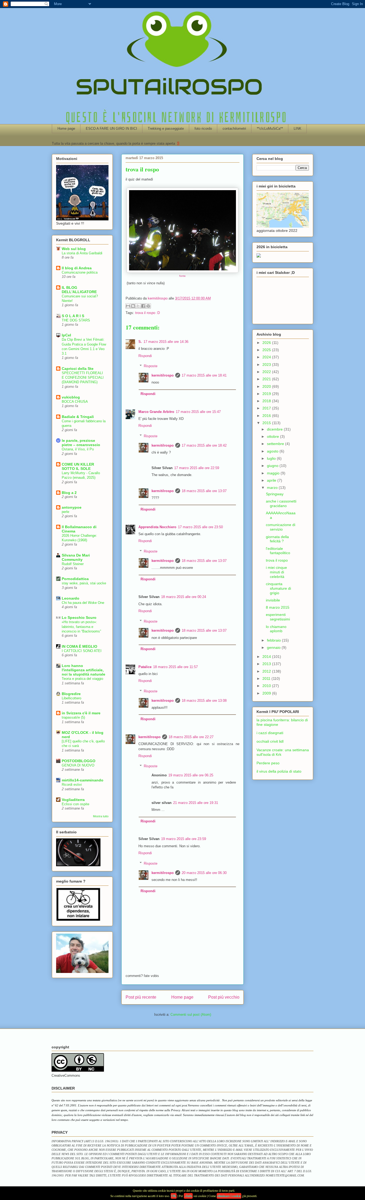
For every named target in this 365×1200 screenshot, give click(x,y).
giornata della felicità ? (277, 539)
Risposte (150, 366)
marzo (273, 487)
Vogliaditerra (73, 800)
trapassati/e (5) (73, 717)
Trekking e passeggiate (166, 128)
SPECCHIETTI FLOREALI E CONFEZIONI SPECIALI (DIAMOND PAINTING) (83, 377)
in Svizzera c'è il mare (81, 713)
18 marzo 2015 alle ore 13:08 (204, 701)
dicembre (275, 429)
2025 (267, 350)
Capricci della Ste (78, 368)
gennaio (274, 647)
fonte (182, 275)
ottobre (273, 436)
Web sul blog (74, 249)
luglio (272, 458)
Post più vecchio (223, 997)
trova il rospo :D (147, 313)
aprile (272, 480)
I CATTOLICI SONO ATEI (82, 651)
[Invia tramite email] (128, 306)
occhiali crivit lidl (270, 741)
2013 (267, 664)
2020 (267, 386)
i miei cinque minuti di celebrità (276, 572)
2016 (267, 415)
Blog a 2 (69, 492)
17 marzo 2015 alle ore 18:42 (204, 445)
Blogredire (71, 694)
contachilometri (234, 128)
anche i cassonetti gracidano (281, 503)
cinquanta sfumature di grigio (278, 588)
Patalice (145, 667)
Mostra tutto (100, 816)
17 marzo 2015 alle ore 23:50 (200, 527)
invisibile (273, 600)
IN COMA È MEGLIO (79, 646)
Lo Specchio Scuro (79, 617)
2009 (267, 693)
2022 (267, 372)
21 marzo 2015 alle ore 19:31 (195, 803)
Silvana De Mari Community (76, 557)
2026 (267, 342)
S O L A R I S (73, 316)
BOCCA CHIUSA (75, 402)
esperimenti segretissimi (278, 616)
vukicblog (71, 397)
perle (65, 512)
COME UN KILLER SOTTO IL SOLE (78, 466)
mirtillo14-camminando (82, 780)
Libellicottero (71, 698)
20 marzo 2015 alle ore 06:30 (204, 873)
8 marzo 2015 (277, 607)
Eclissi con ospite (75, 804)
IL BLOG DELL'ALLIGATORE (79, 289)
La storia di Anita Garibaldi (82, 253)
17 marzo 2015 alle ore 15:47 (198, 412)
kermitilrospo (163, 375)
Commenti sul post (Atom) (190, 1015)
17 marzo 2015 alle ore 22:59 (196, 468)
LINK (297, 128)
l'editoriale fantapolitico (278, 550)
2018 (267, 401)
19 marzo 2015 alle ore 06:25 (190, 775)
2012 (267, 671)
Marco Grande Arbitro (156, 412)
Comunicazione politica (80, 272)
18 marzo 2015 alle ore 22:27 (191, 737)
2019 (267, 394)
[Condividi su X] (138, 306)
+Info (188, 1196)
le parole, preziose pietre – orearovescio (81, 442)
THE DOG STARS (76, 320)
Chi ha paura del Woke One (83, 603)
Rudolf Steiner (73, 564)
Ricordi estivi (72, 785)
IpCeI (66, 335)
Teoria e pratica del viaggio (82, 679)
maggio (274, 473)
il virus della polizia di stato (279, 771)
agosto (273, 451)
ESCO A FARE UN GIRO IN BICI (111, 128)
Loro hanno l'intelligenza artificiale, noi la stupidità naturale (83, 670)
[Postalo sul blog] (133, 306)
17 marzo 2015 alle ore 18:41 (204, 375)
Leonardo (70, 598)
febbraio (274, 640)
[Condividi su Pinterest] (148, 306)
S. (140, 342)
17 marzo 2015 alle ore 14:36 (165, 342)
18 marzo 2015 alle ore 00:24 (183, 597)
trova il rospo (277, 560)
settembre (276, 444)
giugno (273, 465)
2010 (267, 686)
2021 (267, 379)
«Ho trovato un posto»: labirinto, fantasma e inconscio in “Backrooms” (81, 626)
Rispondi (145, 356)
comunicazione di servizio (280, 527)
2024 (267, 357)
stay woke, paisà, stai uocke (84, 583)
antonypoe (71, 507)
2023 (267, 364)
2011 (266, 678)
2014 (267, 656)
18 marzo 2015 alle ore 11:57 (175, 667)
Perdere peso (268, 763)
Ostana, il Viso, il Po (78, 449)
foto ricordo (203, 128)
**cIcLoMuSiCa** (270, 128)
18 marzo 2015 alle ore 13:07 (204, 491)
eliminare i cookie (229, 1196)
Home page (66, 128)
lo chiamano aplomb (276, 628)
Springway (275, 494)
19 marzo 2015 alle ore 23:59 (183, 839)
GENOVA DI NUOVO (78, 765)
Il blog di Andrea (77, 268)
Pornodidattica (75, 579)
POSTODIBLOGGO (78, 761)
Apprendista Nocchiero (157, 527)
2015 (267, 423)
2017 (267, 408)
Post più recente (141, 997)
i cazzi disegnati (270, 733)
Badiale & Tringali (78, 417)
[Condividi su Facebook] (143, 306)
